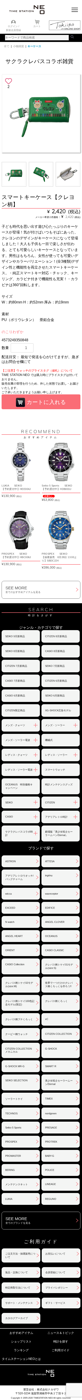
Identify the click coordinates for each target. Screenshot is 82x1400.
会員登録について (55, 1272)
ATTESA (49, 861)
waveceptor (51, 893)
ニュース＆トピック (60, 1333)
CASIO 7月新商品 (15, 680)
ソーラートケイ (14, 1098)
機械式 (49, 740)
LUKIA (8, 1199)
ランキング (21, 1350)
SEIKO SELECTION (16, 1080)
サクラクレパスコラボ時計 (19, 833)
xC (46, 1019)
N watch (9, 922)
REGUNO (50, 1199)
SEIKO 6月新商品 (55, 695)
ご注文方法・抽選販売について (20, 1255)
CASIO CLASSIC (54, 950)
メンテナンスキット (16, 1184)
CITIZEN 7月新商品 (16, 666)
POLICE (49, 1170)
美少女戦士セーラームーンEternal (59, 1082)
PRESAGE (51, 1127)
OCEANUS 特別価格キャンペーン (19, 786)
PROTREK (51, 1141)
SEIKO (9, 802)
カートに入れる (45, 402)
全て (6, 46)
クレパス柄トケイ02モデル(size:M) (19, 984)
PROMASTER (13, 1155)
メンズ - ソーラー (55, 725)
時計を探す (60, 1341)
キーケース (34, 46)
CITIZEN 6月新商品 (56, 680)
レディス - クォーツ (16, 754)
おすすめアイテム (21, 1333)
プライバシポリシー (56, 1287)
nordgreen (50, 1113)
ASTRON (10, 861)
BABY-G (49, 1155)
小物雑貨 (18, 46)
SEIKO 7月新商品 (55, 666)
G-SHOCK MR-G (15, 1066)
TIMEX (49, 1098)
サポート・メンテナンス (19, 1303)
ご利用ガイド (60, 1350)
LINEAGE (50, 1184)
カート (37, 26)
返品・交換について (16, 1272)
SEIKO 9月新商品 (15, 636)
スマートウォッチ (55, 769)
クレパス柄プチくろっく (19, 1019)
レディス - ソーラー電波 (19, 769)
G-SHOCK (51, 1048)
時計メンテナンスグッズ (59, 784)
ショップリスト (21, 1341)
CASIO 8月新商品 (55, 651)
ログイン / (13, 26)
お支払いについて (55, 1253)
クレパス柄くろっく (56, 1001)
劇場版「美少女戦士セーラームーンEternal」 (59, 833)
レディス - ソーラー (56, 754)
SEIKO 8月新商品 (15, 651)
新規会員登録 (13, 30)
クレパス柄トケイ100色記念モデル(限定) (19, 1003)
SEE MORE (23, 589)
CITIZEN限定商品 (15, 710)
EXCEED (10, 907)
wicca (8, 893)
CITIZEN (50, 802)
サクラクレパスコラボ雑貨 (39, 61)
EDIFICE (50, 907)
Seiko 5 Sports (13, 1127)
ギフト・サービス (55, 1303)
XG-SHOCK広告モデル (58, 710)
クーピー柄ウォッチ (16, 1034)
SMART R (50, 1066)
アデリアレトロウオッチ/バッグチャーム (19, 877)
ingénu (48, 875)
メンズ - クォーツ (15, 725)
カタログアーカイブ (16, 1318)
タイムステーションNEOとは (21, 1359)
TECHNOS (11, 1113)
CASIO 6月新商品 (15, 695)
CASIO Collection (14, 964)
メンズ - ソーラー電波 (17, 740)
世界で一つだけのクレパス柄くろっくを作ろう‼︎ (59, 984)
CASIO (9, 816)
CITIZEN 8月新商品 (56, 636)
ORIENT (10, 950)
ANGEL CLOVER (54, 922)
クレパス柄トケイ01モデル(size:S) (59, 966)
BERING (10, 1170)
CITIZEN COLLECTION (58, 1034)
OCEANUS (51, 936)
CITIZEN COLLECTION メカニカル (18, 1050)
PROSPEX (11, 1141)
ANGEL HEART (14, 936)
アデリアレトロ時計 (56, 816)
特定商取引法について (17, 1287)
